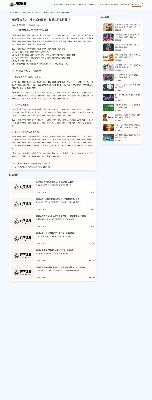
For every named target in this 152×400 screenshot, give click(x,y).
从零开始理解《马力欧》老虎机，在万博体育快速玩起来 (127, 76)
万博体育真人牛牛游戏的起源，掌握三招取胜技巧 (52, 12)
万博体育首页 (58, 4)
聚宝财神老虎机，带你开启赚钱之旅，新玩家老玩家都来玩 (127, 56)
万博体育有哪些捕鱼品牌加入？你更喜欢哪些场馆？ (127, 136)
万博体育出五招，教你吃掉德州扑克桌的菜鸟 (34, 164)
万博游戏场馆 (92, 4)
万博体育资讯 (124, 4)
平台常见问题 (103, 4)
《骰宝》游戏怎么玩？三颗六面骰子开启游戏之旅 (127, 106)
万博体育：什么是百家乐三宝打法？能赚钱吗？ (56, 233)
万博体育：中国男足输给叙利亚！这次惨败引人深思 (57, 199)
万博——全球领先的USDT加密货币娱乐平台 (127, 86)
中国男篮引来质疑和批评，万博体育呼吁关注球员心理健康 (60, 267)
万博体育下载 (69, 4)
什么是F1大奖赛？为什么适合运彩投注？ (127, 96)
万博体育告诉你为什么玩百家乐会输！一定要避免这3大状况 (61, 216)
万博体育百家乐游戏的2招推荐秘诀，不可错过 (55, 250)
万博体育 (14, 35)
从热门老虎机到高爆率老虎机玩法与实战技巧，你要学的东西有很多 (127, 126)
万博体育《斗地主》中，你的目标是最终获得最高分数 (127, 66)
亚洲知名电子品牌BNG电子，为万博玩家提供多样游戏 (128, 116)
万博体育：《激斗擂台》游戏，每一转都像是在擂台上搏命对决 (127, 36)
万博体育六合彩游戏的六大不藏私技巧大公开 (34, 167)
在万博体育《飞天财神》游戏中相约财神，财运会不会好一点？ (127, 26)
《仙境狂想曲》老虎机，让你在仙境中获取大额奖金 (127, 46)
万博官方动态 (113, 4)
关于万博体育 (81, 4)
